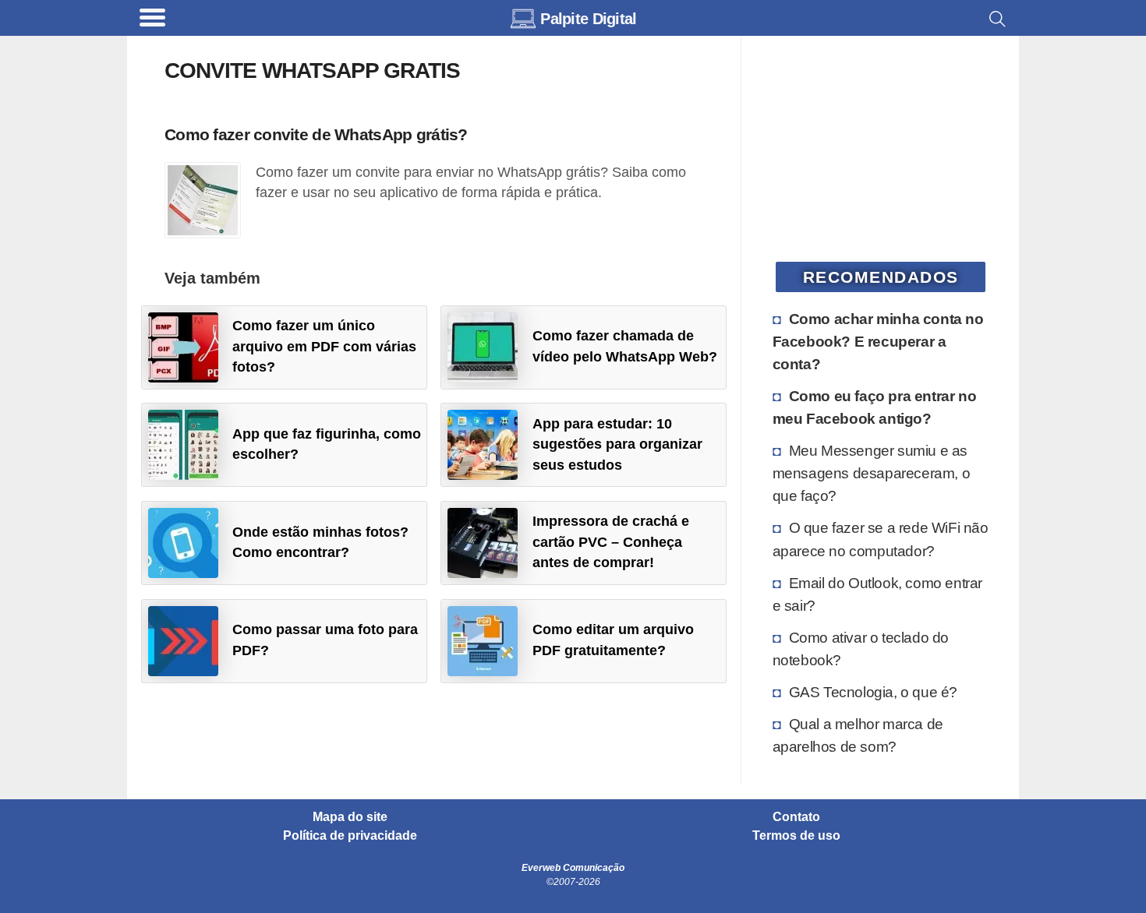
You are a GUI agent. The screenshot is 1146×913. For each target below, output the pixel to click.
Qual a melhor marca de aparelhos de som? (858, 735)
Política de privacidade (350, 836)
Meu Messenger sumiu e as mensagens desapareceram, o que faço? (872, 473)
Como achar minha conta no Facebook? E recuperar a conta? (878, 341)
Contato (796, 817)
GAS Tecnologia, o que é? (873, 691)
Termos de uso (796, 836)
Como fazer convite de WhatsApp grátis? (316, 134)
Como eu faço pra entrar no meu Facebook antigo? (875, 407)
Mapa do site (350, 817)
